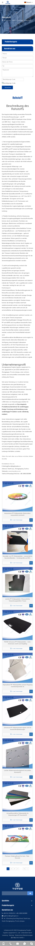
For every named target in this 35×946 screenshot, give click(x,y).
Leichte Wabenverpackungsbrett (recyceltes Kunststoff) (17, 771)
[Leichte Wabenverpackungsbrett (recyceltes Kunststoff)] (17, 753)
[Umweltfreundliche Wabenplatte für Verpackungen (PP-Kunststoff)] (17, 796)
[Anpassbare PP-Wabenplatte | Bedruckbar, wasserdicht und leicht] (17, 496)
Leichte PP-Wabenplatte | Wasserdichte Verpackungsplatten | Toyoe (17, 600)
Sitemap (11, 935)
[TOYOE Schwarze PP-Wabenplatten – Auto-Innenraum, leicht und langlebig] (17, 625)
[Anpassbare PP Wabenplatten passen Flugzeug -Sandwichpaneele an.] (17, 667)
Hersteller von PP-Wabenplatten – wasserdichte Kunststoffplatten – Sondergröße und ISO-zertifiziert (17, 557)
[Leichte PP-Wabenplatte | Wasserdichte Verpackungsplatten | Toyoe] (17, 582)
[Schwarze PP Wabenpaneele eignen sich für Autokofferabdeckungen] (17, 710)
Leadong (5, 935)
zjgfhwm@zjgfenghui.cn (11, 916)
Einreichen (8, 87)
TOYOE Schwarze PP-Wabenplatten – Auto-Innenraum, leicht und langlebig (17, 643)
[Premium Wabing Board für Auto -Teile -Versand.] (17, 839)
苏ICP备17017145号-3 (17, 937)
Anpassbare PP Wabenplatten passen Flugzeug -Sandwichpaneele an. (17, 685)
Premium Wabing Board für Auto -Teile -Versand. (17, 857)
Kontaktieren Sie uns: (8, 464)
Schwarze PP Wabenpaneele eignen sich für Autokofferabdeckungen (17, 728)
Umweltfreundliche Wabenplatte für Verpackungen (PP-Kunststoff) (18, 814)
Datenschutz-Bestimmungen (24, 935)
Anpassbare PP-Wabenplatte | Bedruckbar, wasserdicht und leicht (17, 514)
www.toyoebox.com (14, 471)
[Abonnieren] (30, 893)
